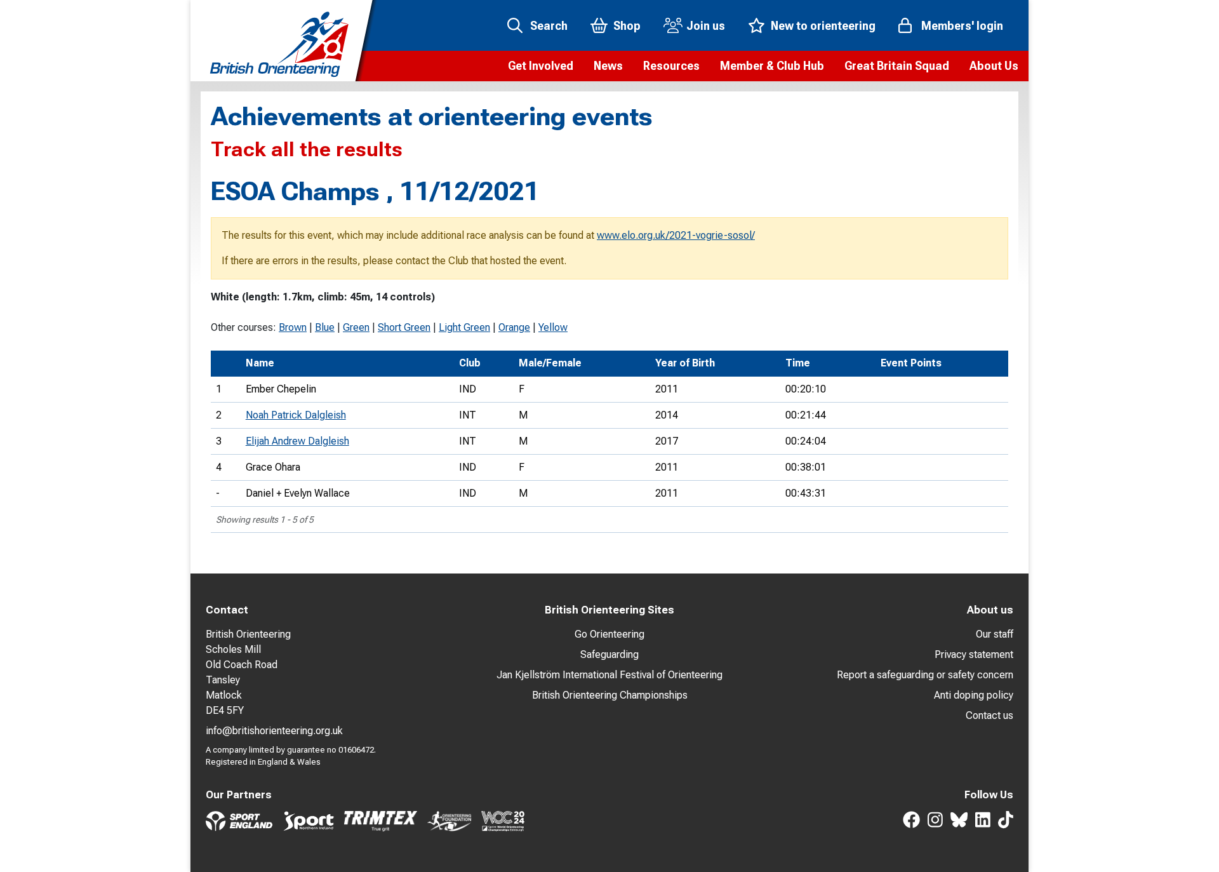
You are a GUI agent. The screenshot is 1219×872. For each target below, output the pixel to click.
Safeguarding (609, 654)
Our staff (994, 634)
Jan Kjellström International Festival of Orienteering (609, 675)
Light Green (464, 327)
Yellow (553, 327)
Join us (705, 25)
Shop (627, 25)
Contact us (989, 715)
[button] (540, 66)
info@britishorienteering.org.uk (274, 731)
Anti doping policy (973, 695)
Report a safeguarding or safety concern (925, 675)
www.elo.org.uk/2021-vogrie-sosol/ (676, 235)
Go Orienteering (609, 634)
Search (549, 25)
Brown (293, 327)
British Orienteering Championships (610, 695)
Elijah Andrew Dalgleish (297, 441)
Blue (325, 327)
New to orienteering (823, 25)
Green (356, 327)
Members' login (962, 25)
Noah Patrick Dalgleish (296, 415)
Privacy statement (974, 654)
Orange (514, 327)
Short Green (404, 327)
